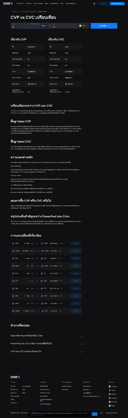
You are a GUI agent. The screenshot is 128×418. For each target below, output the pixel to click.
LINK (16, 288)
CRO (16, 296)
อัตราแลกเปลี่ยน (38, 3)
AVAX (17, 303)
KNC (16, 258)
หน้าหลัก (13, 386)
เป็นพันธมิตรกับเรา (117, 3)
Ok (94, 414)
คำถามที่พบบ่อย (54, 3)
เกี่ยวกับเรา (29, 3)
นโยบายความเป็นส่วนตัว (37, 415)
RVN (45, 303)
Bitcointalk (114, 401)
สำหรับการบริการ (45, 389)
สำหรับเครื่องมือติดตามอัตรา (46, 400)
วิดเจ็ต (12, 399)
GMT (16, 243)
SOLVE (17, 251)
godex (15, 12)
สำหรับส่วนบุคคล (66, 386)
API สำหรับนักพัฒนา (45, 404)
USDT (46, 266)
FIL (45, 273)
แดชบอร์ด (103, 3)
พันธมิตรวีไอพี (44, 386)
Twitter (113, 390)
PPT (45, 288)
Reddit (113, 405)
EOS (16, 273)
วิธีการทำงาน (20, 3)
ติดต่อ (46, 3)
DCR (45, 281)
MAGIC (17, 311)
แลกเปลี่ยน (103, 26)
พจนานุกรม (14, 402)
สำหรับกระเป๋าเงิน (45, 392)
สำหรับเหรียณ (44, 396)
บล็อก (61, 3)
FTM (45, 296)
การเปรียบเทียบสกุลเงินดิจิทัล (28, 12)
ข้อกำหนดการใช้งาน (79, 413)
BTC (45, 258)
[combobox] (71, 3)
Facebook (114, 386)
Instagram (114, 398)
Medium (113, 394)
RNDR (17, 266)
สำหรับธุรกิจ (65, 389)
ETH (16, 281)
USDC (46, 243)
